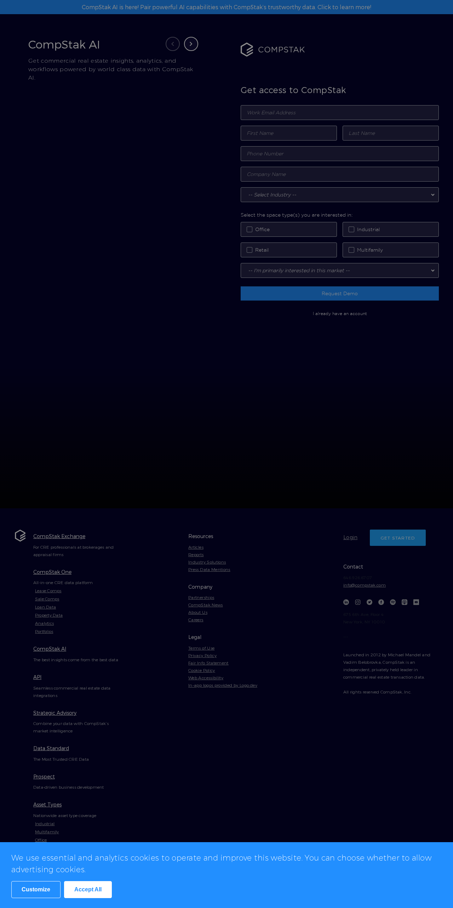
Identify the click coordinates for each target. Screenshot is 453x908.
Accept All (88, 889)
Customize (36, 889)
